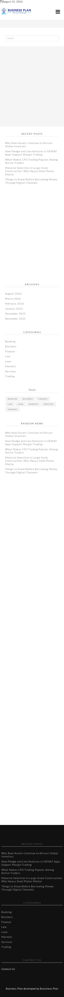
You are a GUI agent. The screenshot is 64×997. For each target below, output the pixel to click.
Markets (10, 366)
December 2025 (15, 313)
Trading (10, 376)
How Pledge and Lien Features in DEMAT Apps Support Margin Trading (31, 153)
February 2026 (14, 303)
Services (10, 371)
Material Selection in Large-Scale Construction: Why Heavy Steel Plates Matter (29, 171)
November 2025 (15, 318)
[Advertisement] (32, 83)
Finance (10, 351)
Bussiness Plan (49, 988)
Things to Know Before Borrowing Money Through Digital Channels (31, 181)
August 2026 (13, 293)
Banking (10, 341)
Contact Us (8, 968)
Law (7, 356)
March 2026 (13, 298)
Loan (8, 361)
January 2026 (14, 308)
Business (11, 346)
